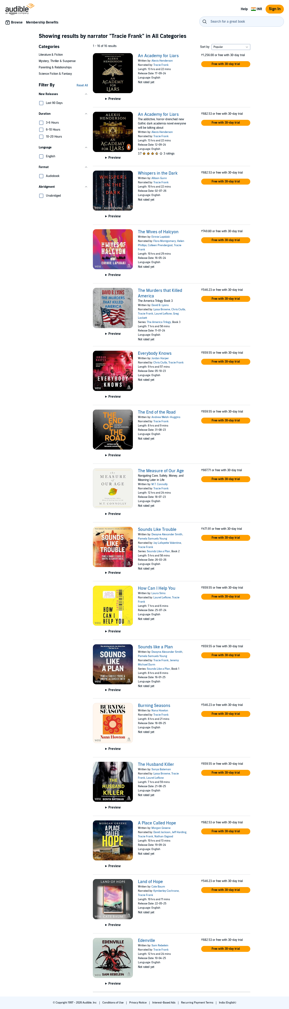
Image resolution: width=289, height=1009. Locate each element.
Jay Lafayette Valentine (167, 543)
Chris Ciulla (178, 309)
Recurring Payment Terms (197, 1002)
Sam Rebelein (159, 945)
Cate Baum (158, 886)
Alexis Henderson (162, 60)
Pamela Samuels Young (152, 538)
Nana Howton (159, 710)
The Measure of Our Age (161, 470)
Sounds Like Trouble (157, 529)
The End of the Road (157, 412)
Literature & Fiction (51, 55)
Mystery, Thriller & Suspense (57, 61)
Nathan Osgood (163, 836)
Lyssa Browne (161, 309)
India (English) (227, 1002)
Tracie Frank (161, 65)
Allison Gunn (159, 178)
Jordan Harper (160, 358)
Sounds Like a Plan (158, 551)
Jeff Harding (179, 832)
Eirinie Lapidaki (160, 237)
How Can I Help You (156, 588)
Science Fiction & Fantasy (55, 74)
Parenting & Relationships (55, 67)
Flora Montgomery (164, 241)
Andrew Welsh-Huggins (165, 417)
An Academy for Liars (158, 55)
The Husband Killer (156, 764)
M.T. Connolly (159, 484)
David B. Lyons (160, 305)
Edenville (146, 940)
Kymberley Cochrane (166, 891)
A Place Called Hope (157, 823)
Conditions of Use (113, 1002)
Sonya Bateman (161, 769)
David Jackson (162, 832)
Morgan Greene (161, 828)
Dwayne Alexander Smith (166, 534)
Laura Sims (158, 593)
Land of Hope (150, 881)
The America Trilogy (159, 322)
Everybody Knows (155, 353)
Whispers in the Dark (158, 173)
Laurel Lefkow (163, 313)
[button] (63, 94)
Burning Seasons (154, 705)
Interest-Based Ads (164, 1002)
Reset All (82, 85)
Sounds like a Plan (155, 647)
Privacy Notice (138, 1002)
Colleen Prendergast (160, 245)
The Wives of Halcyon (158, 232)
